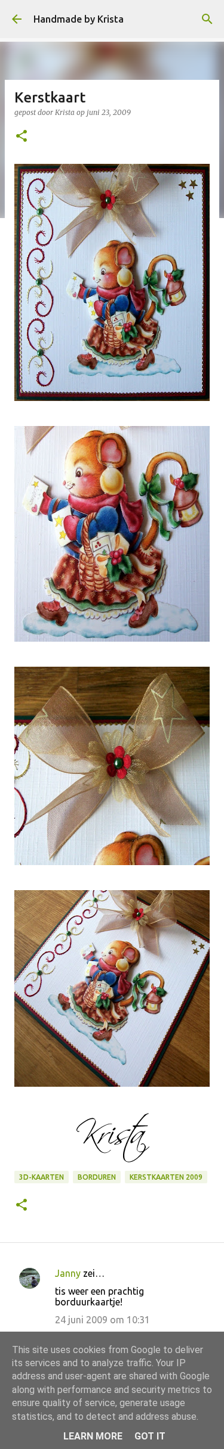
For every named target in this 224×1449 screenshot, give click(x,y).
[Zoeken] (207, 19)
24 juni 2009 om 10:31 (102, 1319)
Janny (68, 1273)
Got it (149, 1436)
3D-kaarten (41, 1177)
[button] (21, 137)
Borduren (97, 1177)
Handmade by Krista (78, 19)
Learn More (92, 1436)
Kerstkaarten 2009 (166, 1177)
